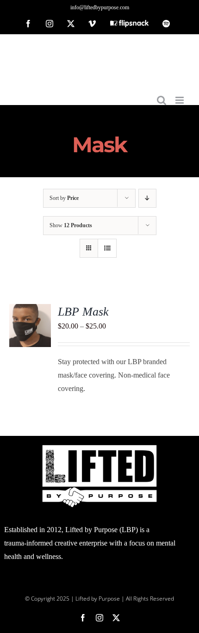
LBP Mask (83, 311)
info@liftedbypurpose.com (99, 7)
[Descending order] (147, 198)
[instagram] (99, 617)
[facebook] (83, 617)
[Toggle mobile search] (161, 100)
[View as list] (107, 248)
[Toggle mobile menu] (180, 100)
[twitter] (116, 617)
